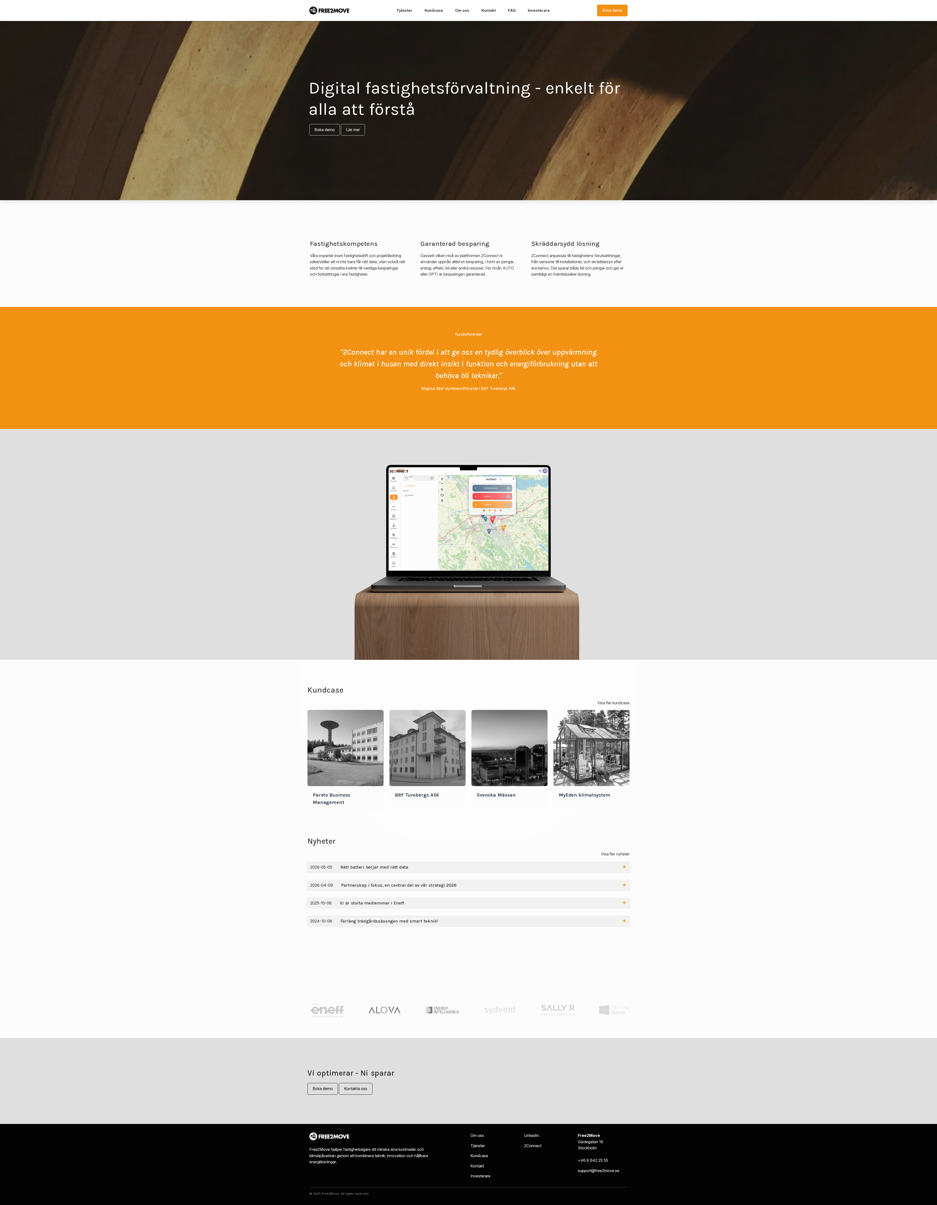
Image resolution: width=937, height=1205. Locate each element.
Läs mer (353, 129)
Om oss (462, 10)
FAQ (512, 10)
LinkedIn (531, 1135)
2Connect (532, 1145)
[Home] (329, 10)
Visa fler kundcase (613, 702)
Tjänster (404, 10)
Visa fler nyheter (615, 854)
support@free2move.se (598, 1170)
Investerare (539, 10)
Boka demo (612, 10)
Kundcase (434, 10)
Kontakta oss (355, 1088)
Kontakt (488, 10)
